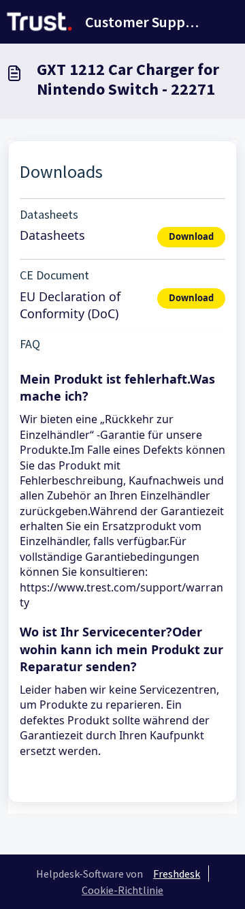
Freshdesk (176, 873)
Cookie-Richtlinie (122, 890)
